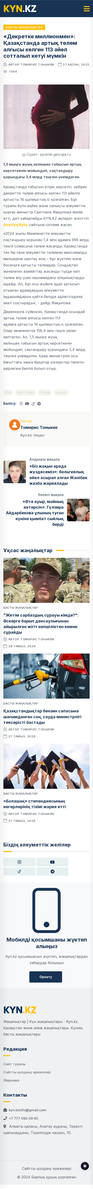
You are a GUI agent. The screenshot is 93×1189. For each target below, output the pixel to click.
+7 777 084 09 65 (23, 1118)
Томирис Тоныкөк (37, 64)
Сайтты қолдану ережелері (27, 1072)
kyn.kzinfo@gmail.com (27, 1110)
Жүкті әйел (25, 392)
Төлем (45, 392)
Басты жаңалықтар (24, 27)
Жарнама (11, 1080)
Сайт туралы (14, 1064)
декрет (61, 392)
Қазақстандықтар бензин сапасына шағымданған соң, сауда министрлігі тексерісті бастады (42, 717)
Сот (8, 392)
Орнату (46, 977)
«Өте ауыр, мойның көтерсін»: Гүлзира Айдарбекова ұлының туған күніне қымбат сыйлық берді (35, 513)
